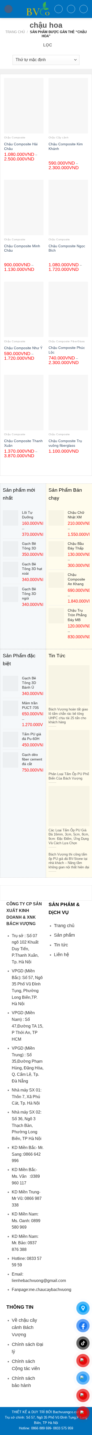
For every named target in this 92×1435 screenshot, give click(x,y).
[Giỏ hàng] (83, 9)
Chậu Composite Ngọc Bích (67, 248)
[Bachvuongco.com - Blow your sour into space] (33, 9)
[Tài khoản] (71, 9)
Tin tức (61, 944)
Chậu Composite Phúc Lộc (67, 350)
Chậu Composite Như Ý (23, 348)
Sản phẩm (64, 935)
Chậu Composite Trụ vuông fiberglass (65, 443)
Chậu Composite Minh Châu (22, 248)
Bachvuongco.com (66, 1412)
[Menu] (8, 9)
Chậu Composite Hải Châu (21, 146)
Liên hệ (61, 954)
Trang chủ (15, 32)
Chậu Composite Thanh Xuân (23, 443)
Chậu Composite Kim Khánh (66, 146)
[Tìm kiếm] (58, 9)
